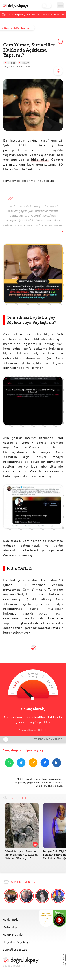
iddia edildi (39, 159)
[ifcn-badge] (46, 918)
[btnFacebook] (45, 763)
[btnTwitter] (21, 763)
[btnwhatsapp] (9, 763)
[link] (21, 918)
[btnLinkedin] (57, 763)
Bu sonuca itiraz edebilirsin (31, 730)
